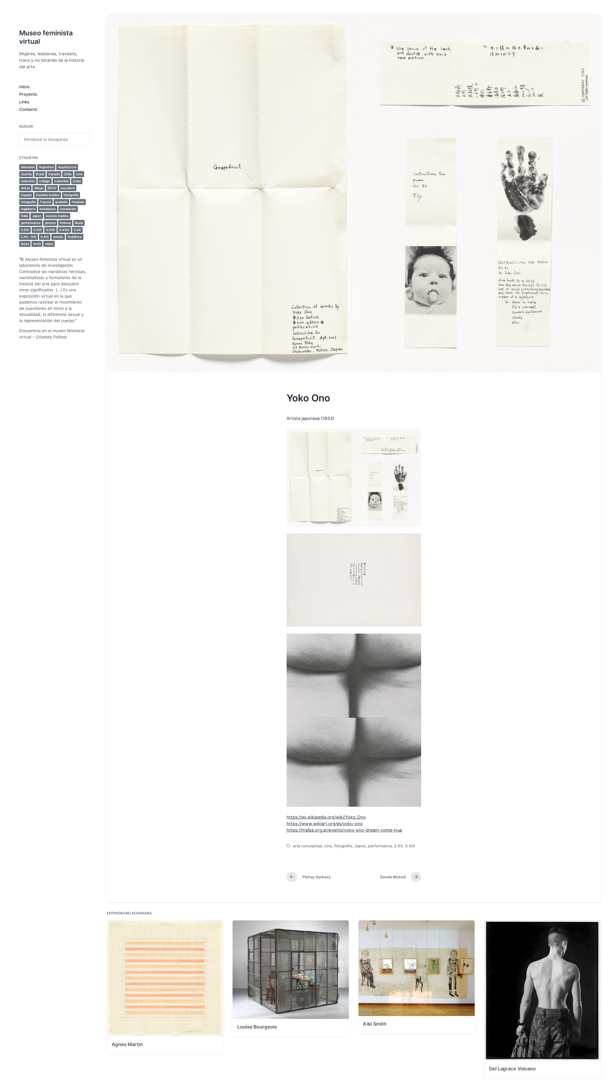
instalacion (48, 209)
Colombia (61, 181)
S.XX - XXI (28, 237)
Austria (26, 174)
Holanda (78, 202)
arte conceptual (307, 845)
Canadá (54, 174)
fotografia (71, 195)
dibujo (38, 188)
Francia (45, 202)
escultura (68, 188)
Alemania (28, 167)
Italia (24, 216)
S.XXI (45, 237)
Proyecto (28, 94)
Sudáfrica (75, 237)
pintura (50, 223)
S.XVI (37, 230)
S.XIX (25, 230)
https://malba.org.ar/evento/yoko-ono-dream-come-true (344, 830)
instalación (68, 209)
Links (24, 102)
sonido (58, 237)
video (49, 244)
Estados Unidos (47, 195)
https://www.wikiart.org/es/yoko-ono (325, 823)
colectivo (28, 181)
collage (44, 181)
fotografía (28, 202)
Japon (36, 216)
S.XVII (50, 230)
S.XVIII (64, 230)
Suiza (25, 244)
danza (25, 188)
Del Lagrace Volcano (512, 1068)
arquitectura (67, 167)
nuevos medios (57, 216)
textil (37, 244)
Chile (68, 174)
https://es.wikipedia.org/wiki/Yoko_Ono (326, 817)
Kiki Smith (374, 1024)
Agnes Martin (127, 1044)
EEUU (52, 188)
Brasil (40, 174)
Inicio (24, 86)
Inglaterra (28, 209)
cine (79, 174)
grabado (61, 202)
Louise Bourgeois (257, 1027)
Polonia (65, 223)
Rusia (79, 223)
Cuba (77, 181)
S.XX (77, 230)
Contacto (28, 109)
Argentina (46, 167)
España (26, 195)
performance (31, 223)
